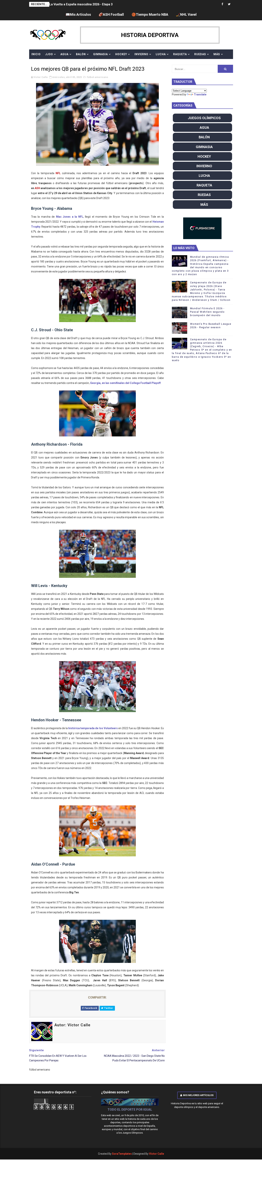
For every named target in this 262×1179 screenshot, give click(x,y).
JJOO (49, 54)
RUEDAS (200, 54)
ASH (37, 188)
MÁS (216, 54)
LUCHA (161, 54)
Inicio (36, 54)
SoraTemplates (122, 1153)
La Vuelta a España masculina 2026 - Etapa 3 (81, 4)
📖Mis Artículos (78, 14)
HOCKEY (121, 54)
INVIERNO (141, 54)
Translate (200, 94)
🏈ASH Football (111, 14)
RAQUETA (180, 54)
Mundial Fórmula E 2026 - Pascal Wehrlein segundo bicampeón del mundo (207, 312)
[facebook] (222, 4)
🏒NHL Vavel (186, 14)
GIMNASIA (100, 54)
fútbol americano (97, 77)
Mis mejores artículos (198, 1095)
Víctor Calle (156, 1153)
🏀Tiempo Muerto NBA (150, 14)
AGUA (64, 54)
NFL (58, 173)
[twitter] (229, 4)
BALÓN (81, 54)
